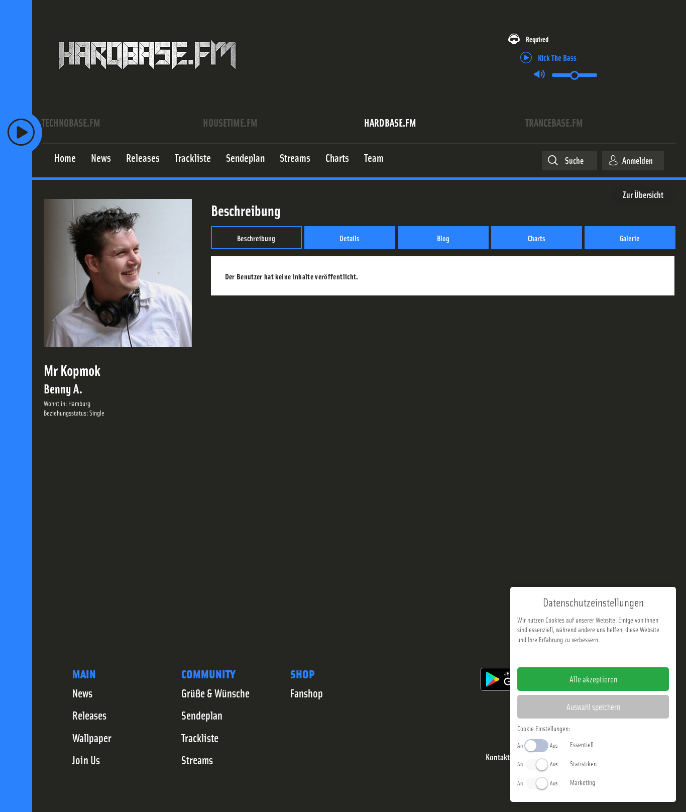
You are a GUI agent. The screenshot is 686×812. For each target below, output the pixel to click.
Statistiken (583, 763)
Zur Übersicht (643, 194)
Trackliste (199, 737)
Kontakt (498, 757)
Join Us (86, 759)
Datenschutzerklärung (610, 655)
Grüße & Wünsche (215, 692)
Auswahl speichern (593, 706)
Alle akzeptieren (593, 679)
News (82, 692)
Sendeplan (201, 715)
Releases (89, 715)
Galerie (630, 238)
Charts (536, 238)
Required (537, 39)
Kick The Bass (557, 57)
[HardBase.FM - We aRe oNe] (147, 76)
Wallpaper (91, 737)
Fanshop (306, 692)
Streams (197, 759)
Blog (443, 238)
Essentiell (582, 744)
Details (349, 238)
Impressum (562, 655)
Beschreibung (256, 238)
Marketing (582, 781)
